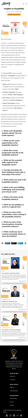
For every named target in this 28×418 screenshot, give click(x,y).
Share (7, 243)
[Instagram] (10, 415)
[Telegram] (21, 415)
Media (3, 271)
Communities (13, 398)
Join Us (12, 402)
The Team (12, 379)
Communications (6, 299)
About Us (12, 376)
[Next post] (25, 243)
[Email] (18, 415)
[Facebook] (7, 415)
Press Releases (14, 390)
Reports (12, 387)
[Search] (23, 4)
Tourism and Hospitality (14, 14)
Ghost (4, 412)
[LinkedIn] (14, 415)
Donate (12, 405)
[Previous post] (2, 243)
